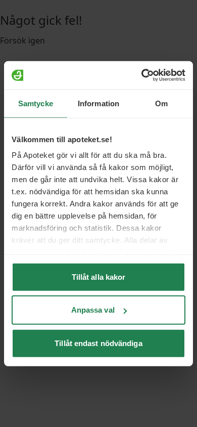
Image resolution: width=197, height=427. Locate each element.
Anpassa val (93, 310)
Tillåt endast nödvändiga (98, 342)
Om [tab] (161, 103)
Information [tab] (98, 103)
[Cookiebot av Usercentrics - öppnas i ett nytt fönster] (141, 75)
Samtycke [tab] (35, 103)
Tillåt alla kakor (99, 276)
